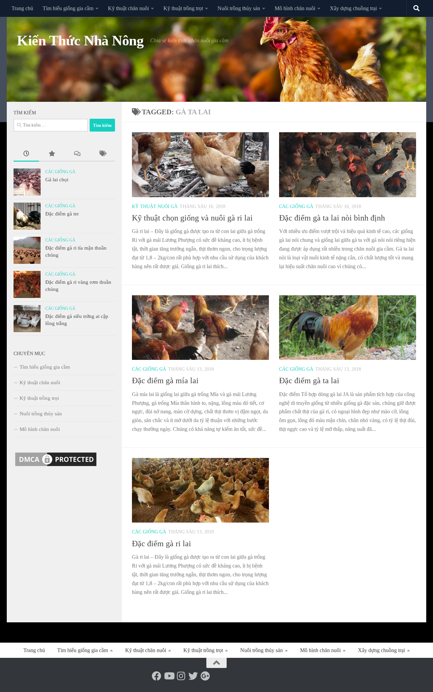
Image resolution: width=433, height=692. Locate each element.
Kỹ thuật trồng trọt (183, 8)
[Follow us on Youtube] (169, 676)
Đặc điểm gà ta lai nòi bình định (332, 217)
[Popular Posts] (51, 154)
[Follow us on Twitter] (193, 676)
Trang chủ (22, 8)
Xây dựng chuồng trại (353, 8)
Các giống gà (296, 206)
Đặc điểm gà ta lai (309, 380)
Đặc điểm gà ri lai (161, 543)
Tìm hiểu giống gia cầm (68, 8)
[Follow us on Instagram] (181, 676)
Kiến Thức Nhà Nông (80, 40)
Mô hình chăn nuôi (295, 8)
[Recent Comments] (77, 154)
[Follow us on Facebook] (156, 676)
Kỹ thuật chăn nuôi (128, 8)
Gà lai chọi (56, 179)
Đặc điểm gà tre (62, 213)
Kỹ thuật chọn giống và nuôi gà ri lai (192, 217)
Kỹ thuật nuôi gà (155, 206)
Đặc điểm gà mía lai (165, 380)
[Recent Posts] (26, 154)
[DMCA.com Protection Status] (56, 466)
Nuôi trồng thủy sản (239, 8)
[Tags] (102, 154)
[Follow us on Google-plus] (205, 676)
